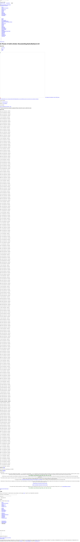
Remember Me (3, 497)
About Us (3, 33)
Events (3, 11)
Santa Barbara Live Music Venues (7, 21)
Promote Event (4, 506)
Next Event (6, 488)
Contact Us (3, 34)
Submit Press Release (5, 514)
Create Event (4, 35)
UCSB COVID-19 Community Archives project (40, 483)
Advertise (3, 32)
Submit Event (2, 41)
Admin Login (3, 523)
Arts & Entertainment (5, 503)
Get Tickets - (8, 106)
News (2, 7)
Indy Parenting (4, 14)
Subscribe (1, 5)
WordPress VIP (37, 540)
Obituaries (3, 515)
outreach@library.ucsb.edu (66, 486)
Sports (3, 12)
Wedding (3, 30)
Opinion (3, 10)
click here (20, 540)
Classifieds (3, 15)
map (4, 467)
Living (3, 8)
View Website (5, 103)
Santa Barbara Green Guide (6, 31)
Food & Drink (4, 9)
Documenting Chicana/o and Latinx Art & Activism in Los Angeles (32, 479)
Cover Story (4, 511)
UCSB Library (57, 97)
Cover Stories (4, 29)
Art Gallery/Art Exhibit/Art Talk (50, 97)
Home (3, 18)
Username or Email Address (4, 494)
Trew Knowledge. (28, 540)
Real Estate (3, 13)
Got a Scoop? (5, 5)
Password (1, 496)
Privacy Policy (2, 538)
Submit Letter (4, 522)
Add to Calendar (2, 106)
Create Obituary (4, 521)
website (4, 470)
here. (8, 500)
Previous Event (2, 488)
